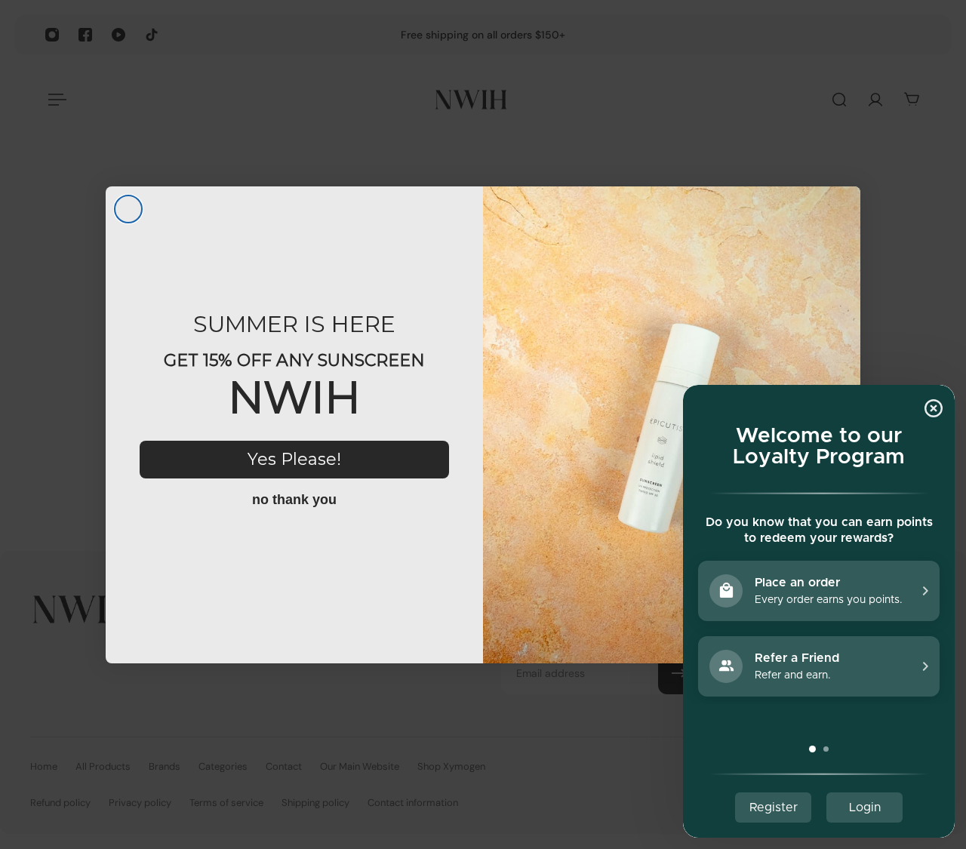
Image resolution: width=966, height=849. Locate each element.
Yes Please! (294, 459)
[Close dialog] (128, 209)
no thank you (294, 499)
